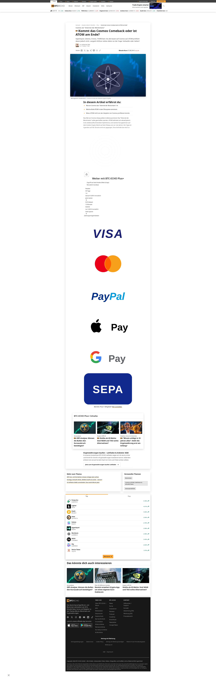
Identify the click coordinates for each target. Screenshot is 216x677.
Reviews (111, 611)
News (111, 603)
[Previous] (2, 673)
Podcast (111, 614)
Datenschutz (99, 616)
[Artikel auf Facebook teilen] (82, 50)
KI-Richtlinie (99, 632)
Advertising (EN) (129, 611)
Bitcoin (71, 6)
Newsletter (112, 622)
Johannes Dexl (86, 44)
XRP (83, 6)
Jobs (96, 608)
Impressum (99, 613)
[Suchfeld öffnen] (164, 6)
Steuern (88, 6)
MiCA (102, 6)
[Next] (5, 673)
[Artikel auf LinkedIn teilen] (88, 50)
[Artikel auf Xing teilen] (91, 50)
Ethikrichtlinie (99, 624)
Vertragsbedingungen (77, 641)
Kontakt (126, 608)
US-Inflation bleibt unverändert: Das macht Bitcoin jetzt (83, 482)
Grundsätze (99, 622)
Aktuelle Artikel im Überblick (88, 25)
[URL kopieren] (100, 50)
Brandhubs (112, 620)
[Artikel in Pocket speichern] (94, 50)
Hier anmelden (117, 407)
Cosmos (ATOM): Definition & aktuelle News (133, 483)
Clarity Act (109, 6)
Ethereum (77, 6)
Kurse (111, 606)
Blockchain (128, 478)
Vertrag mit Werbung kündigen (115, 641)
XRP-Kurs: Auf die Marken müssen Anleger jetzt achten (83, 477)
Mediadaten (99, 611)
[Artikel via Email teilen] (97, 50)
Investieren (96, 6)
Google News (113, 625)
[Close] (8, 675)
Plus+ (98, 25)
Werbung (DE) (128, 613)
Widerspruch (108, 645)
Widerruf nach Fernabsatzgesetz (136, 641)
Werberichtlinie (100, 627)
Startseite (78, 25)
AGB (104, 652)
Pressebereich (128, 616)
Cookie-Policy (99, 641)
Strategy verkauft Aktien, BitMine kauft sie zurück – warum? (84, 479)
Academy (112, 617)
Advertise (153, 1)
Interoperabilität (130, 488)
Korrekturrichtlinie (101, 630)
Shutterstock (82, 98)
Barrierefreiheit (100, 619)
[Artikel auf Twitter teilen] (85, 50)
